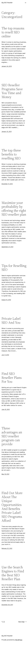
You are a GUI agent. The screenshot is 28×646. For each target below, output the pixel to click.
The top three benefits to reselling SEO (11, 154)
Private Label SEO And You (11, 320)
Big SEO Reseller (7, 2)
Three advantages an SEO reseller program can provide (12, 436)
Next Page (22, 621)
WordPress (18, 640)
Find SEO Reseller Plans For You (12, 378)
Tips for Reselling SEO (14, 268)
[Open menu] (25, 3)
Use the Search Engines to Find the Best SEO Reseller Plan (13, 573)
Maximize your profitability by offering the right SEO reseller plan (14, 209)
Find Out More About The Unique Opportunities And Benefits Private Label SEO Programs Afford (12, 507)
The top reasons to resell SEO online (13, 32)
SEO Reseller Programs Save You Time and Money (12, 91)
